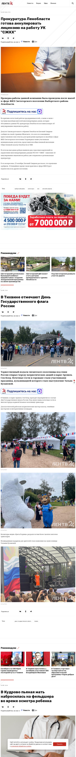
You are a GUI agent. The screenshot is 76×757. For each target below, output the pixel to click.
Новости (30, 3)
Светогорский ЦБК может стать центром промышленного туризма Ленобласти (37, 277)
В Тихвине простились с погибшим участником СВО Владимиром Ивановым (37, 671)
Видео (38, 3)
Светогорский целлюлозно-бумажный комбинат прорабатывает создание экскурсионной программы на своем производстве (12, 278)
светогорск (31, 188)
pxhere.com (5, 94)
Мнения (53, 3)
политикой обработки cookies (21, 746)
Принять (59, 744)
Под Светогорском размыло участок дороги (63, 275)
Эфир (46, 3)
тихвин (36, 621)
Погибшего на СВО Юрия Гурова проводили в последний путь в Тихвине (12, 671)
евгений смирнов (47, 188)
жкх (38, 188)
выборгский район (20, 188)
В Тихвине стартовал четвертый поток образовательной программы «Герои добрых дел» (62, 672)
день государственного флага (23, 621)
